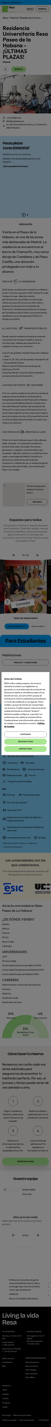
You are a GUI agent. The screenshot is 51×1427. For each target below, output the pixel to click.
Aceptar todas (25, 749)
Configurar (25, 734)
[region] (25, 713)
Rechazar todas (25, 741)
